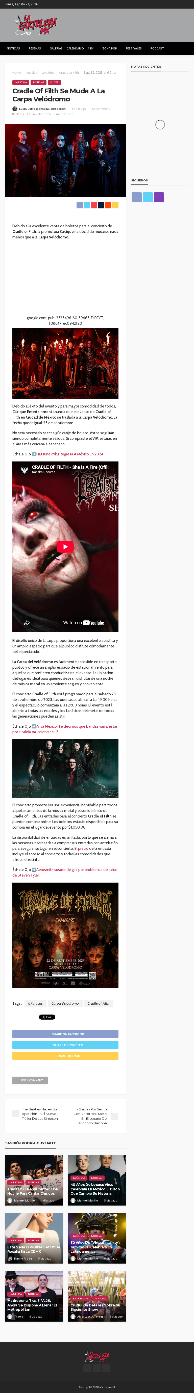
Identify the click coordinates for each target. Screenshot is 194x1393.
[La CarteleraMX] (36, 24)
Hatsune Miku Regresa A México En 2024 (69, 454)
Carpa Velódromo (39, 114)
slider (54, 82)
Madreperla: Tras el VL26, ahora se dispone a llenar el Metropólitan (32, 1305)
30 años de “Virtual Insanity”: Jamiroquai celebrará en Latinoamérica (95, 1247)
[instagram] (186, 4)
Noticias (13, 48)
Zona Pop (109, 48)
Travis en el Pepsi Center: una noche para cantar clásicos (32, 1191)
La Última (21, 82)
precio (83, 848)
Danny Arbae (23, 1258)
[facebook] (172, 4)
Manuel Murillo (24, 1200)
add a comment (31, 1080)
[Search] (185, 48)
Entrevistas (80, 1298)
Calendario (75, 48)
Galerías (56, 48)
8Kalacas (18, 114)
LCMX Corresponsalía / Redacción (42, 109)
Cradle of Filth (63, 114)
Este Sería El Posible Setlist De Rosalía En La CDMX (33, 1249)
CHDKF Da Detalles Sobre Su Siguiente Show (95, 1307)
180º (90, 48)
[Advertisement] (65, 279)
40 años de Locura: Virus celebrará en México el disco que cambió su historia (95, 1189)
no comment (101, 109)
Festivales (134, 48)
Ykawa (18, 1316)
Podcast (157, 48)
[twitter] (179, 4)
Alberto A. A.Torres (90, 1316)
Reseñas (35, 48)
